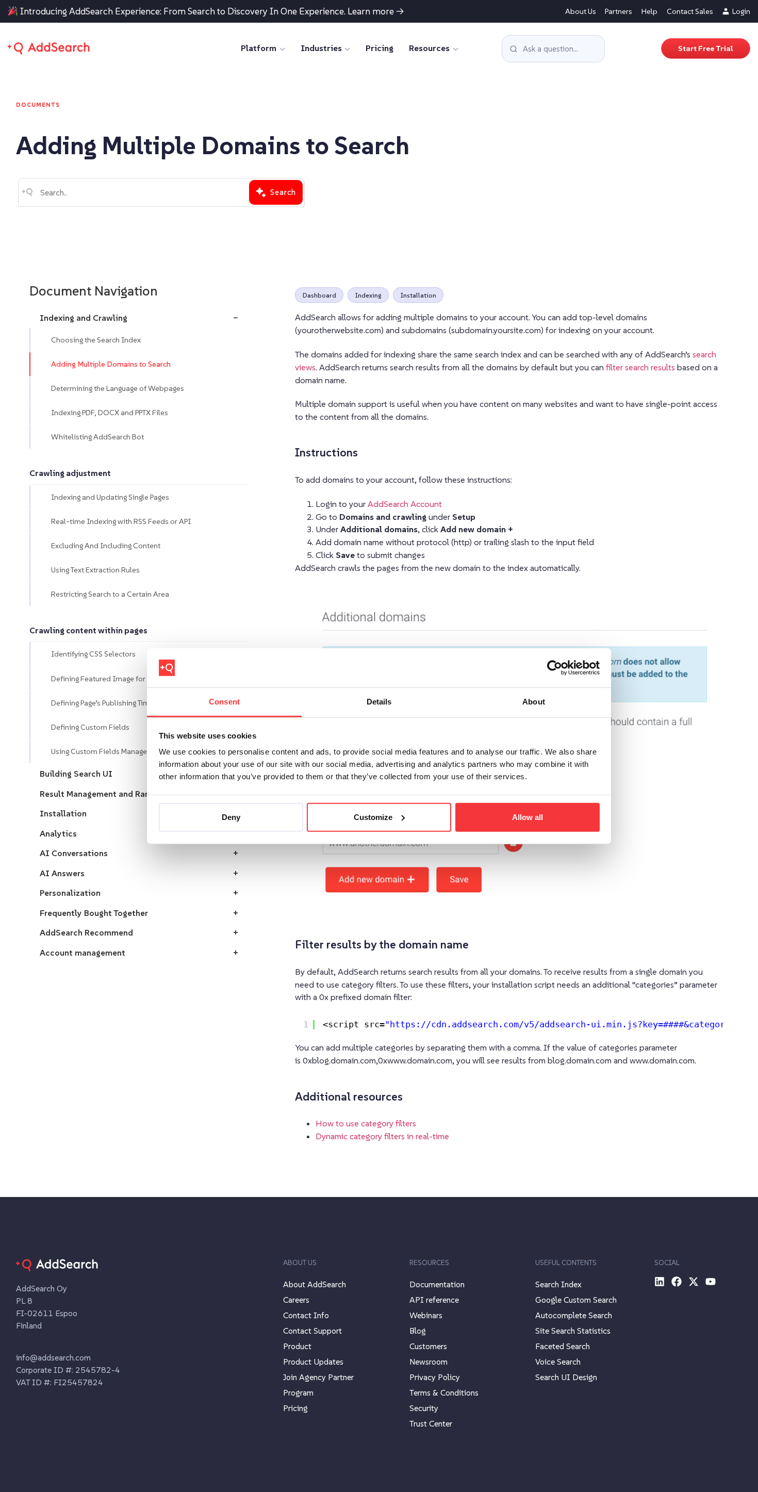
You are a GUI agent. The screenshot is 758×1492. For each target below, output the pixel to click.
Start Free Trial (705, 48)
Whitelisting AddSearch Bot (97, 436)
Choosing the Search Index (96, 340)
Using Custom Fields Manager (100, 751)
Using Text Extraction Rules (95, 570)
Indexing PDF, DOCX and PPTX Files (109, 412)
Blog (417, 1330)
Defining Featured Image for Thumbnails (118, 678)
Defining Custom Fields (90, 727)
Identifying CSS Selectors (93, 654)
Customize (373, 817)
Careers (296, 1299)
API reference (434, 1299)
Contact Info (306, 1315)
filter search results (640, 367)
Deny (231, 817)
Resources (429, 48)
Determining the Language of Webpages (117, 388)
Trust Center (430, 1423)
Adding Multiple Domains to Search (111, 364)
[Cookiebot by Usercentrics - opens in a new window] (554, 668)
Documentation (437, 1284)
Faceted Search (562, 1346)
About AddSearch (314, 1284)
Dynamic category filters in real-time (382, 1136)
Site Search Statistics (573, 1330)
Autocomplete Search (573, 1315)
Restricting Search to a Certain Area (110, 594)
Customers (428, 1346)
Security (423, 1408)
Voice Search (558, 1361)
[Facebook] (676, 1281)
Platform (258, 48)
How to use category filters (366, 1123)
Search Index (558, 1284)
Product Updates (313, 1361)
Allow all (527, 817)
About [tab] (533, 701)
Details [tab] (379, 701)
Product (297, 1346)
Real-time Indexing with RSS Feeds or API (121, 521)
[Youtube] (710, 1281)
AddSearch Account (405, 504)
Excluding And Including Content (105, 545)
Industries (321, 48)
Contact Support (312, 1330)
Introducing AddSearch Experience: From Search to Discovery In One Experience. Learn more (207, 11)
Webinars (425, 1315)
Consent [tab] (224, 701)
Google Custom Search (576, 1299)
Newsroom (428, 1361)
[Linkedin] (659, 1281)
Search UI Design (566, 1377)
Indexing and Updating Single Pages (110, 497)
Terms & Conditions (444, 1392)
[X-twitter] (693, 1281)
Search (283, 192)
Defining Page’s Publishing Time (102, 703)
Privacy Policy (434, 1377)
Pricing (379, 48)
